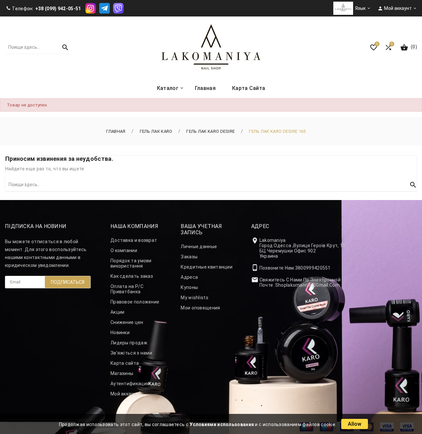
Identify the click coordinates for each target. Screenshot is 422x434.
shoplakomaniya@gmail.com (307, 285)
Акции (117, 312)
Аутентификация (129, 383)
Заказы (189, 256)
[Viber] (118, 8)
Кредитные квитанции (206, 267)
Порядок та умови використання (131, 263)
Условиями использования (222, 424)
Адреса (189, 277)
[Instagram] (90, 8)
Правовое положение (134, 301)
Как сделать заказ (131, 276)
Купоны (189, 287)
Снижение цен (126, 322)
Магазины (121, 373)
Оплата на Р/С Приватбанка (126, 289)
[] (62, 47)
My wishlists (194, 297)
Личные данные (199, 246)
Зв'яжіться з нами (131, 353)
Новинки (120, 332)
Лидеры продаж (128, 342)
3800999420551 (313, 268)
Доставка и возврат (133, 240)
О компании (123, 250)
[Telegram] (104, 8)
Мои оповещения (200, 307)
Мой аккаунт (124, 393)
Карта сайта (124, 363)
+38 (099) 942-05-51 (58, 8)
